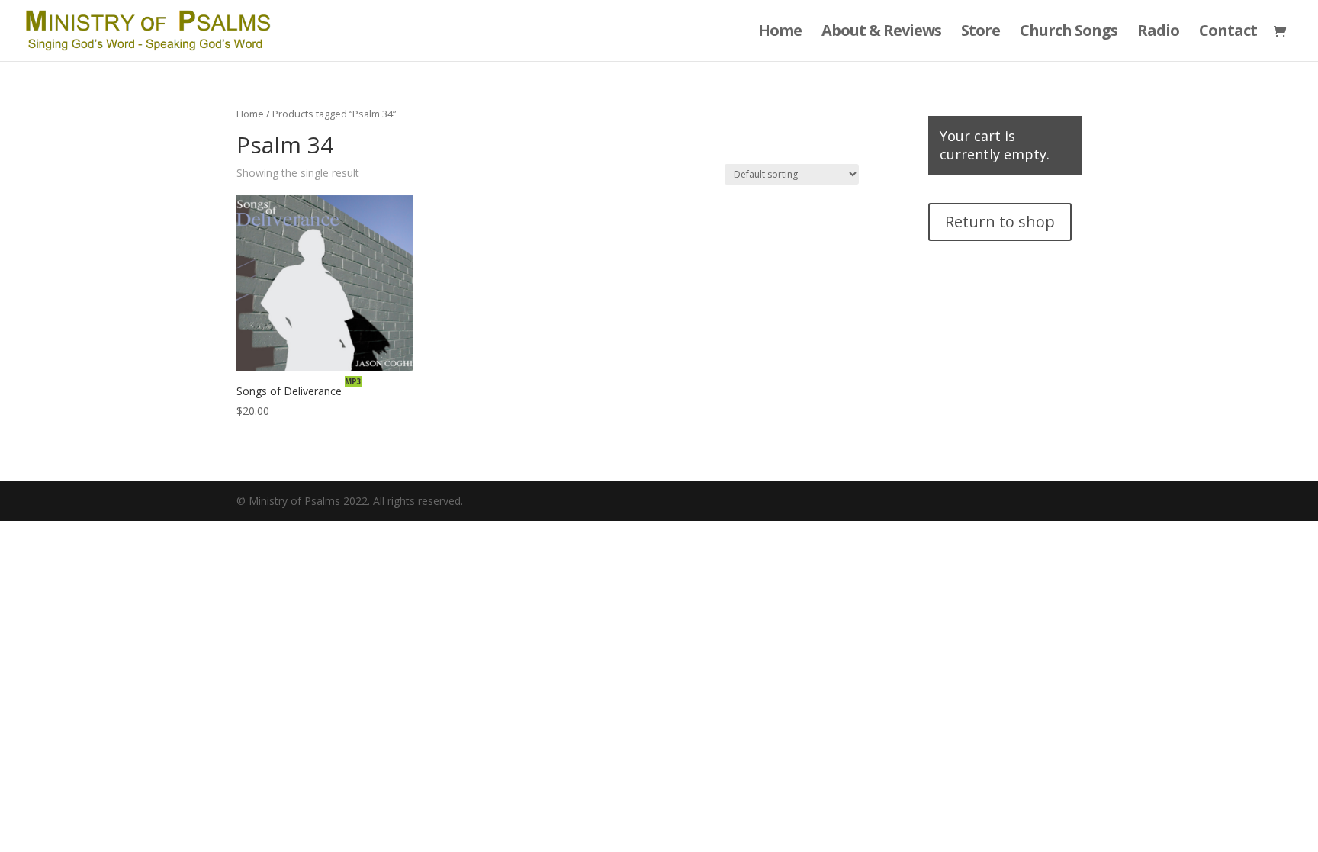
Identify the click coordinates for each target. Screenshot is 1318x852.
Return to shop (1000, 221)
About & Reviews (881, 32)
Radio (1158, 32)
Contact (1228, 32)
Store (980, 32)
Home (780, 32)
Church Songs (1068, 32)
